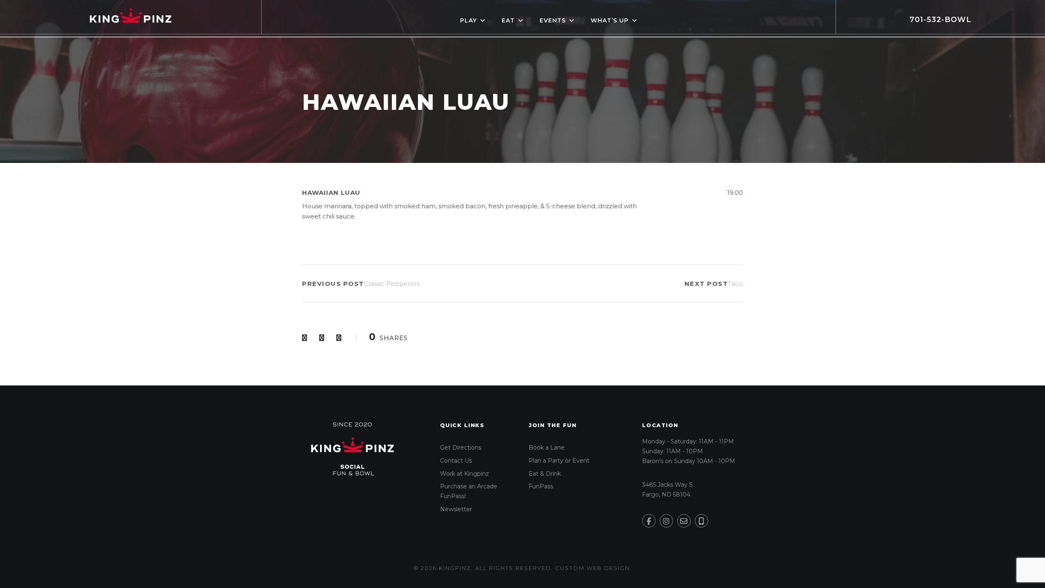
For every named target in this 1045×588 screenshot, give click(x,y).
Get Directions (460, 447)
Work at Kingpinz (464, 473)
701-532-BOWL (940, 19)
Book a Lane (547, 447)
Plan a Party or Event (559, 460)
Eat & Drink (545, 473)
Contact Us (456, 460)
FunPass (541, 486)
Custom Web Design (592, 568)
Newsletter (456, 509)
